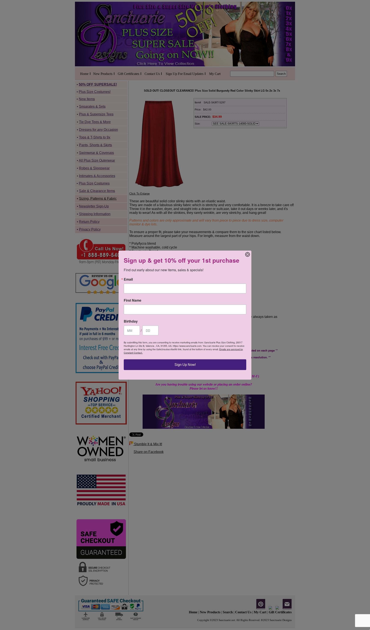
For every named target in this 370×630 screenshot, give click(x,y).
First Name (132, 300)
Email (128, 279)
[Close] (247, 254)
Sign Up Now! (185, 364)
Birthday (131, 321)
